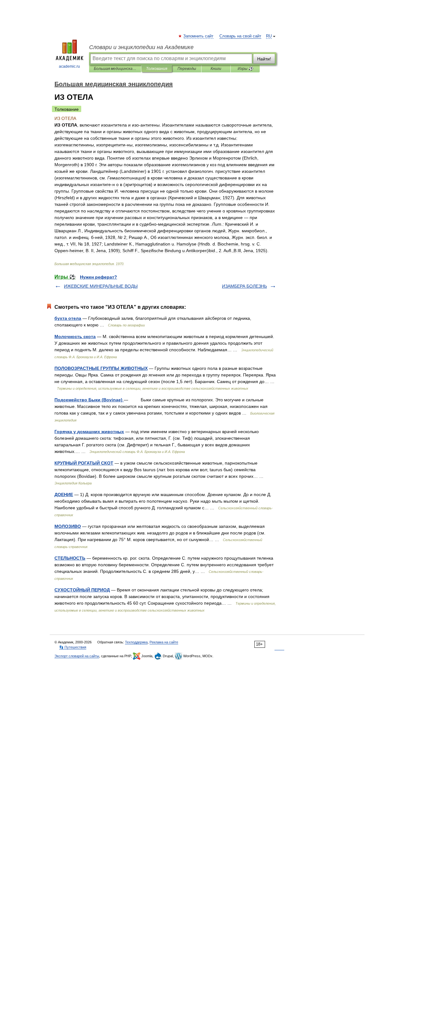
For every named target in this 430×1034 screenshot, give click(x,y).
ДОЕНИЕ (63, 494)
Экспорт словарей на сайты (76, 656)
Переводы (187, 68)
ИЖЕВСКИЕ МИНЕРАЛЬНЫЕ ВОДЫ (101, 286)
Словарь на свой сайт (240, 36)
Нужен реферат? (98, 277)
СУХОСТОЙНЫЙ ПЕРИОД (82, 589)
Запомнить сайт (198, 36)
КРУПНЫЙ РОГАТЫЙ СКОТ (83, 463)
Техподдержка (136, 642)
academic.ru (69, 66)
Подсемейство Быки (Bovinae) (89, 399)
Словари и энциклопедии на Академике (141, 47)
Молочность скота (75, 336)
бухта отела (67, 318)
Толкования (156, 68)
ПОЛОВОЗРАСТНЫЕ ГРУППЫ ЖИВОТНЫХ (101, 368)
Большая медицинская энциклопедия (115, 68)
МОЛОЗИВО (67, 526)
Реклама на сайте (164, 642)
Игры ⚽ (245, 68)
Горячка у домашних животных (89, 431)
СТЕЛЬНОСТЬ (69, 558)
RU (269, 36)
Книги (216, 68)
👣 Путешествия (72, 647)
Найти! (264, 58)
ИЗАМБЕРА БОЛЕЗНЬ (244, 286)
